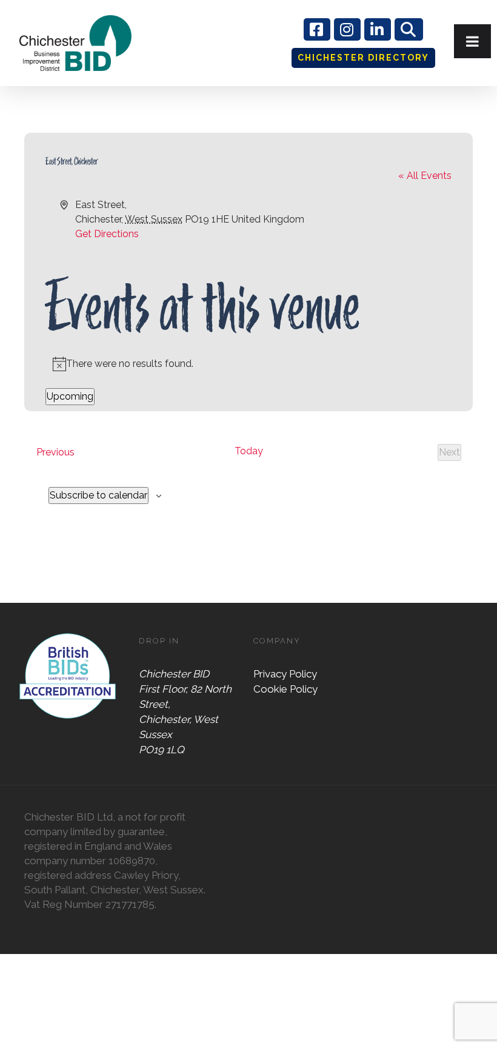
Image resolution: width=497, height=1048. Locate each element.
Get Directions (107, 234)
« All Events (425, 175)
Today (249, 451)
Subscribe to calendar (98, 495)
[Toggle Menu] (472, 41)
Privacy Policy (285, 674)
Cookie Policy (285, 689)
